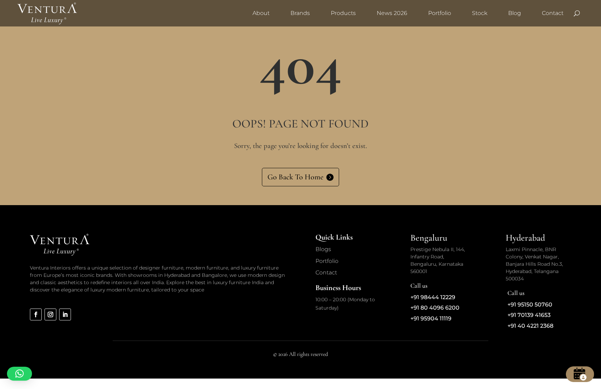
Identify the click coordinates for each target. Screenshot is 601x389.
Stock (479, 13)
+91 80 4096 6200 (434, 307)
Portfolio (439, 13)
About (261, 13)
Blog (514, 13)
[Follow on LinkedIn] (65, 314)
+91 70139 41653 (529, 315)
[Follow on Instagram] (50, 314)
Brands (300, 13)
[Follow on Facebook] (36, 314)
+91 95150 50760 (529, 304)
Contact (552, 13)
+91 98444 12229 (432, 297)
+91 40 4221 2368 (530, 325)
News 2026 (392, 13)
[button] (19, 374)
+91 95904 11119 (430, 318)
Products (343, 13)
